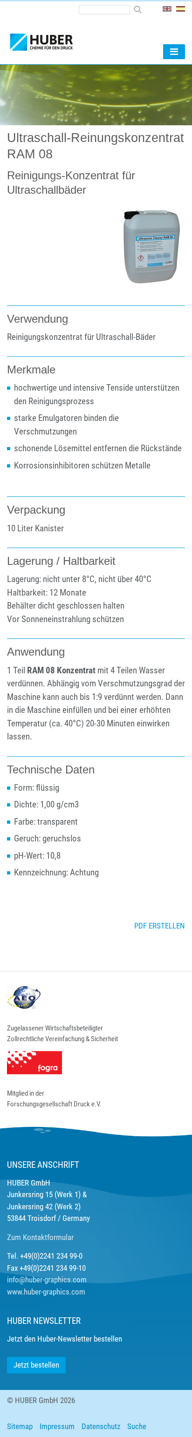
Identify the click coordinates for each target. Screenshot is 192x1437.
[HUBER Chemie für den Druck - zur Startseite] (57, 38)
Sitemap (20, 1426)
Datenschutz (101, 1426)
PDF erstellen (159, 925)
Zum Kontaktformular (40, 1237)
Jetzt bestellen (36, 1364)
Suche (136, 1426)
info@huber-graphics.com (47, 1279)
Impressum (57, 1426)
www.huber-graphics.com (46, 1291)
